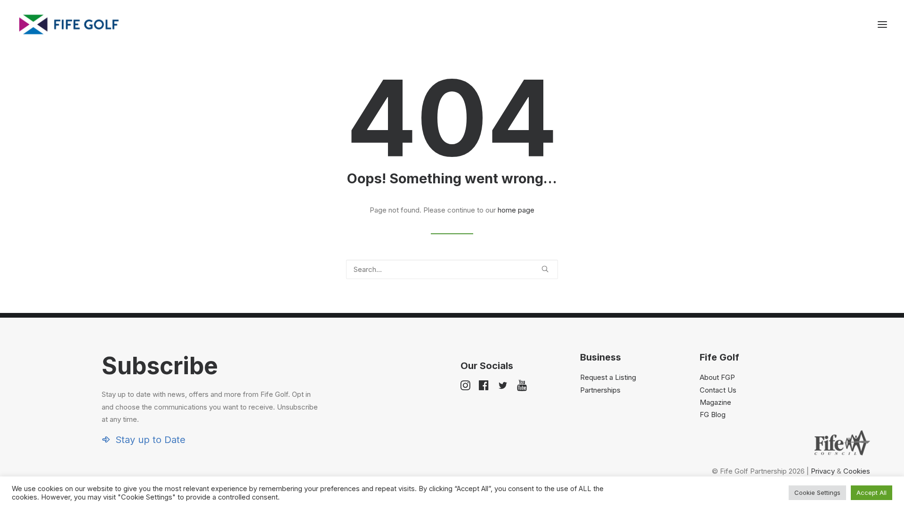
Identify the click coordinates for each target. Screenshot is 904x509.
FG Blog (713, 414)
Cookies (856, 471)
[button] (882, 24)
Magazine (715, 402)
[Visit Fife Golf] (69, 24)
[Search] (452, 269)
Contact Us (718, 390)
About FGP (717, 377)
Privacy (823, 471)
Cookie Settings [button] (817, 492)
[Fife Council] (842, 443)
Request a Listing (608, 377)
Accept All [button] (871, 492)
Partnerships (600, 390)
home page (516, 209)
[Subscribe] (204, 398)
